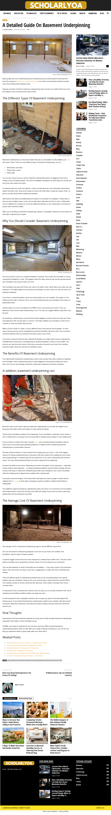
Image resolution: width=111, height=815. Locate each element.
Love (78, 243)
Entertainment (81, 178)
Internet (79, 230)
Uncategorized (81, 308)
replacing (48, 660)
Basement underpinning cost (27, 81)
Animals (79, 132)
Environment (80, 181)
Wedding (79, 314)
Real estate (80, 272)
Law (77, 236)
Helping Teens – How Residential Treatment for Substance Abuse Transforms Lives (97, 116)
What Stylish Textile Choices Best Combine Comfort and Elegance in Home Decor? (59, 749)
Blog (102, 13)
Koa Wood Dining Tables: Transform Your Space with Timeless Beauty (98, 104)
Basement (11, 660)
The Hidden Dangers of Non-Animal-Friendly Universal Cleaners (59, 722)
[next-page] (71, 698)
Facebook (79, 184)
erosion (15, 481)
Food (78, 197)
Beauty (78, 142)
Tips (77, 298)
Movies (78, 256)
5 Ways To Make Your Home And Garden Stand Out (13, 746)
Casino (73, 13)
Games (78, 207)
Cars (77, 158)
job (43, 660)
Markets (79, 252)
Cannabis (79, 155)
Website (79, 311)
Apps (78, 139)
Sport (78, 285)
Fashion (79, 188)
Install (38, 660)
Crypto (78, 168)
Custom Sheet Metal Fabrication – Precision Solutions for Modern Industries (90, 61)
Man (77, 246)
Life (77, 239)
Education (18, 13)
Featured (79, 191)
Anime (78, 136)
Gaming (79, 210)
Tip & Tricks (62, 13)
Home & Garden (81, 223)
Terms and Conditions (50, 811)
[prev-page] (68, 698)
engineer (18, 660)
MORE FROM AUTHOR (25, 698)
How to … (80, 226)
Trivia (78, 304)
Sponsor (79, 282)
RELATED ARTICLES (10, 698)
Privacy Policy (63, 811)
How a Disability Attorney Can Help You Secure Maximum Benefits (99, 81)
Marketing (80, 249)
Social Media (80, 278)
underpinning (57, 660)
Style (78, 288)
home (68, 160)
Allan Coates (8, 29)
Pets (77, 269)
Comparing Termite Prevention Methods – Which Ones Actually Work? (37, 722)
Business (7, 13)
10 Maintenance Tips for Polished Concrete (59, 674)
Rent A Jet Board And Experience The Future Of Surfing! (16, 674)
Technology (31, 13)
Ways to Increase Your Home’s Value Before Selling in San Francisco (11, 722)
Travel (78, 301)
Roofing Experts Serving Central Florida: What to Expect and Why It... (98, 93)
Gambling (92, 13)
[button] (107, 13)
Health (82, 13)
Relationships (81, 275)
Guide (78, 214)
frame (37, 442)
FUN (77, 201)
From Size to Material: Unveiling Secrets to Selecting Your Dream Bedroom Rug (35, 749)
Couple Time (80, 165)
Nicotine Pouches (82, 265)
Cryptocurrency (47, 13)
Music (78, 259)
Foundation (25, 660)
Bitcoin (78, 145)
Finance (79, 194)
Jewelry (79, 233)
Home (3, 18)
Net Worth (80, 262)
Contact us (100, 808)
